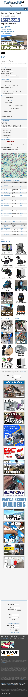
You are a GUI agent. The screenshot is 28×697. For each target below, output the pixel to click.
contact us (7, 685)
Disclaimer (21, 679)
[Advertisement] (14, 583)
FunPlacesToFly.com (4, 683)
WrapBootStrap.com (10, 684)
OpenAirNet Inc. (21, 683)
